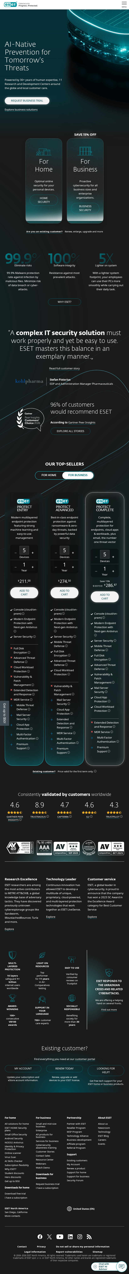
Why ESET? (64, 302)
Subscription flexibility (17, 1165)
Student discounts (14, 1173)
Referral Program (76, 1147)
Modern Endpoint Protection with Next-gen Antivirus (25, 623)
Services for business (47, 1141)
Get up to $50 (12, 1181)
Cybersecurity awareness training (46, 1146)
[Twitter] (49, 1238)
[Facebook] (40, 1238)
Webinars (41, 1163)
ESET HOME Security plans (16, 1129)
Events (101, 1143)
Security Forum (75, 1180)
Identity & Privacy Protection (14, 1148)
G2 (87, 816)
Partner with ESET (76, 1123)
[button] (15, 552)
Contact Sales (43, 1155)
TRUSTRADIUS (38, 816)
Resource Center (44, 1159)
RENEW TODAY (64, 1068)
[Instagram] (80, 1238)
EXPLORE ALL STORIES (70, 431)
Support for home (76, 1172)
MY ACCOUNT (23, 1068)
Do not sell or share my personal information (82, 1246)
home (97, 1083)
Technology (104, 1131)
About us (103, 1123)
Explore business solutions (21, 109)
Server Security (23, 636)
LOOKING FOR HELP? (106, 1070)
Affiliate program (76, 1143)
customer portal (85, 1059)
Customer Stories (45, 1151)
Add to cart (24, 592)
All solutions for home (17, 1123)
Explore (9, 929)
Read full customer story (64, 368)
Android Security (14, 1138)
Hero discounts (13, 1177)
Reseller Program (76, 1127)
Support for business (78, 1176)
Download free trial (15, 1193)
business (108, 1083)
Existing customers (77, 1160)
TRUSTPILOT (112, 816)
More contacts (12, 1215)
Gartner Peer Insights (81, 422)
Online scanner (13, 1153)
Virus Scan (10, 1157)
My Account (73, 1164)
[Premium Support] (12, 746)
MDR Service (22, 699)
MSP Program (74, 1131)
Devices (24, 557)
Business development (79, 1139)
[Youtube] (60, 1238)
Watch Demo (43, 1167)
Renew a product (76, 1168)
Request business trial (27, 100)
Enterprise (41, 1130)
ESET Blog (103, 1135)
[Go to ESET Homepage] (20, 4)
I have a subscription (16, 1197)
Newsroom (104, 1127)
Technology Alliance (77, 1135)
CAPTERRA (63, 816)
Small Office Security (16, 1134)
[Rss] (89, 1238)
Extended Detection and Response (65, 723)
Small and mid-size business (46, 1125)
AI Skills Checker (13, 1161)
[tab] (49, 475)
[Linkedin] (70, 1238)
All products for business (44, 1136)
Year (24, 570)
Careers (102, 1139)
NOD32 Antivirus (14, 1142)
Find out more (109, 1009)
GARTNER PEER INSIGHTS (15, 818)
